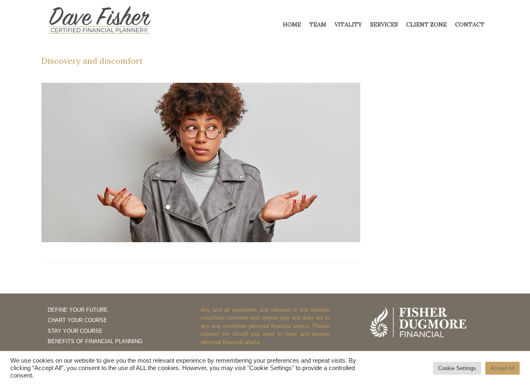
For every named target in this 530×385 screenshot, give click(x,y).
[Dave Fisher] (99, 20)
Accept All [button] (502, 368)
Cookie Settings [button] (457, 368)
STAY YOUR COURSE (75, 331)
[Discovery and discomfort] (200, 240)
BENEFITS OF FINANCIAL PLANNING (95, 341)
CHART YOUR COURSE (77, 320)
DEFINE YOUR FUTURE (78, 310)
